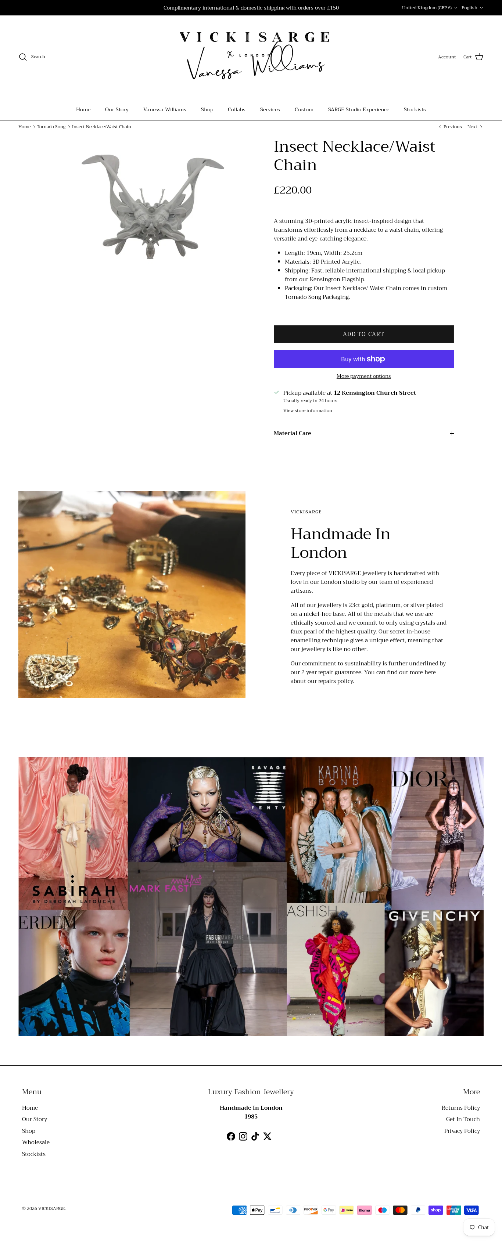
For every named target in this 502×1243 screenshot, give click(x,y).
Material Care (292, 433)
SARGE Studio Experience (358, 109)
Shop (207, 109)
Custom (304, 109)
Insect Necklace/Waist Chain (101, 126)
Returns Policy (461, 1108)
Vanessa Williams (164, 109)
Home (83, 109)
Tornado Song (51, 126)
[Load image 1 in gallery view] (153, 207)
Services (270, 109)
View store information (307, 410)
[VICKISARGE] (251, 57)
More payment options (364, 376)
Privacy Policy (462, 1131)
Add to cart (363, 334)
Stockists (415, 109)
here (430, 672)
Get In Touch (463, 1119)
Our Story (117, 109)
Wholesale (36, 1142)
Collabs (236, 109)
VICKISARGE (51, 1208)
